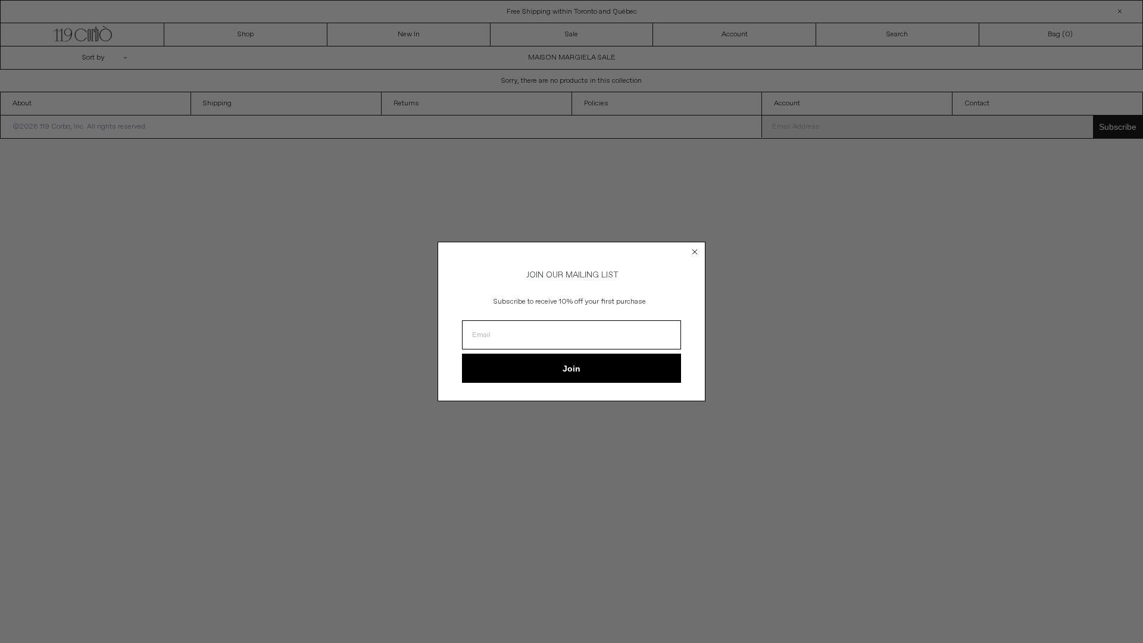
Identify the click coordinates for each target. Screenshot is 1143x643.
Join (571, 368)
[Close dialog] (695, 252)
